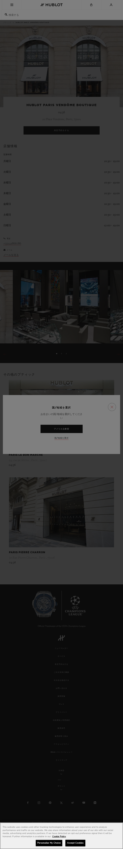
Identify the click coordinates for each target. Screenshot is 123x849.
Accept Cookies (75, 843)
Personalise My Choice (49, 843)
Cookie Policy (59, 837)
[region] (61, 835)
